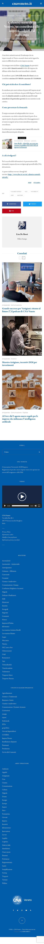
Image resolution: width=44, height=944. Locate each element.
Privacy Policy (6, 532)
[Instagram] (22, 910)
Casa (3, 779)
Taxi (3, 661)
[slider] (20, 505)
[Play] (5, 506)
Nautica (4, 644)
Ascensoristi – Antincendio (11, 564)
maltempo (20, 195)
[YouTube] (26, 910)
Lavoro (33, 141)
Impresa (18, 16)
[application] (22, 497)
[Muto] (36, 506)
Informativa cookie (7, 535)
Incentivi (25, 16)
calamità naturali (16, 191)
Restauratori (6, 658)
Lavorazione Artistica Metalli (11, 630)
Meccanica (5, 640)
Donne (4, 797)
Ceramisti (5, 578)
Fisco (3, 810)
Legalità (4, 838)
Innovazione (6, 831)
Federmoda (5, 721)
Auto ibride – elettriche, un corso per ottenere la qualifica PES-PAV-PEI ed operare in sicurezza (26, 145)
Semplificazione (7, 869)
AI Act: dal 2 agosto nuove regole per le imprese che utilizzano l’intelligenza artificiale (20, 419)
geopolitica (5, 728)
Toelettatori (6, 672)
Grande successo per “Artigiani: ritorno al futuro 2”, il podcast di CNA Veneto (21, 310)
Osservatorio (6, 852)
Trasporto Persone (8, 678)
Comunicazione (9, 16)
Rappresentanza (7, 862)
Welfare (4, 883)
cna (26, 191)
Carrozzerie (5, 575)
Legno (4, 637)
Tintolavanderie (7, 668)
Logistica (5, 842)
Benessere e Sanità (7, 700)
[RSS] (31, 910)
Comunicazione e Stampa (10, 585)
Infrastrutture (6, 828)
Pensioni (5, 855)
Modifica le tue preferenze (9, 537)
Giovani (4, 817)
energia (4, 714)
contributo (34, 191)
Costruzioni (6, 710)
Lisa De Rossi (22, 234)
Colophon (16, 931)
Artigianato (6, 305)
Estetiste (4, 606)
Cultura (4, 790)
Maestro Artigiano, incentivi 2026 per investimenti (19, 364)
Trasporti (5, 876)
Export (4, 807)
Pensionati (5, 745)
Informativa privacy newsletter (11, 540)
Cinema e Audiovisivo (9, 581)
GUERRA (5, 735)
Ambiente (5, 769)
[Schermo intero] (39, 506)
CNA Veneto (25, 65)
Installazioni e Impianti (9, 742)
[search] (39, 452)
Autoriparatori (7, 568)
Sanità (4, 866)
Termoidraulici (7, 665)
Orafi (4, 654)
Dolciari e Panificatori (9, 595)
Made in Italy (6, 845)
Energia (4, 800)
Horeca (4, 620)
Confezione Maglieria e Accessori (12, 588)
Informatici (5, 626)
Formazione (18, 141)
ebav (12, 195)
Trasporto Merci (7, 675)
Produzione (6, 749)
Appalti (4, 772)
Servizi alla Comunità (9, 752)
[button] (22, 496)
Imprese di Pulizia (7, 623)
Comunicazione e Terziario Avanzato (14, 707)
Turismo (5, 880)
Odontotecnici (7, 651)
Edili (3, 599)
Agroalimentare (7, 693)
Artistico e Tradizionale (9, 697)
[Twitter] (17, 910)
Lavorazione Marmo (8, 633)
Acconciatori (6, 561)
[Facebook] (13, 910)
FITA (4, 724)
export (4, 717)
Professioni (5, 859)
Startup (4, 873)
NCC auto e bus (7, 647)
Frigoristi (5, 613)
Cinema (4, 783)
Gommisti (5, 616)
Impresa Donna (7, 738)
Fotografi (5, 609)
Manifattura (6, 848)
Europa (4, 803)
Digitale (25, 413)
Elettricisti (5, 602)
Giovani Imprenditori (9, 731)
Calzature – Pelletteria (9, 571)
